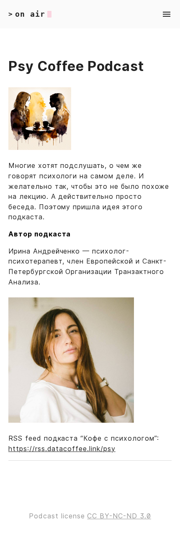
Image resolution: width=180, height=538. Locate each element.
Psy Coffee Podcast (76, 66)
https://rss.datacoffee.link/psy (62, 448)
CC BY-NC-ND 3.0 (119, 516)
